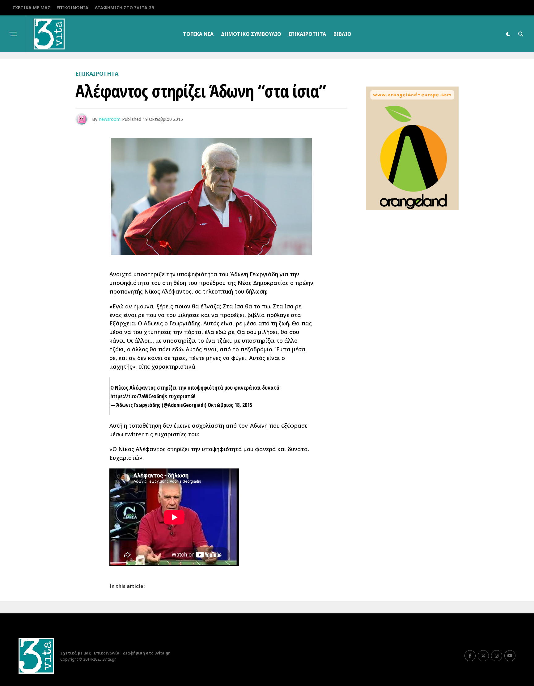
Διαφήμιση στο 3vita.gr (124, 8)
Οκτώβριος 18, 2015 (230, 405)
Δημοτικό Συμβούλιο (251, 34)
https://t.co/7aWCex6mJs (138, 396)
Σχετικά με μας (31, 8)
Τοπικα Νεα (198, 34)
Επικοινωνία (72, 8)
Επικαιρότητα (307, 34)
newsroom (110, 119)
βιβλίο (342, 34)
